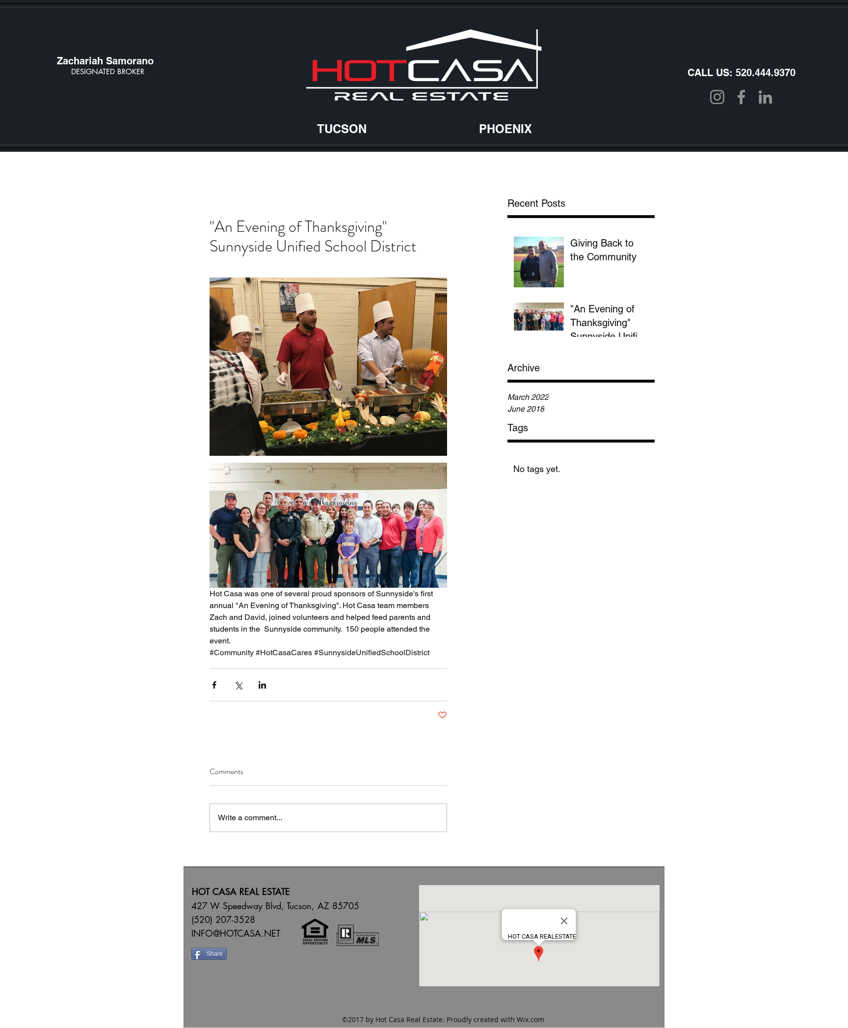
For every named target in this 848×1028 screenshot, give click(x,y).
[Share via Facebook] (214, 685)
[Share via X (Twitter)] (238, 685)
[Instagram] (717, 97)
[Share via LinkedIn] (262, 685)
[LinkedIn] (765, 97)
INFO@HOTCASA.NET (235, 933)
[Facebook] (741, 97)
